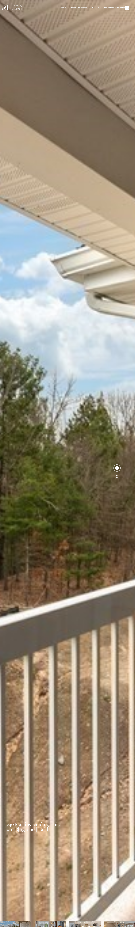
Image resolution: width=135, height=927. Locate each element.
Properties (72, 8)
